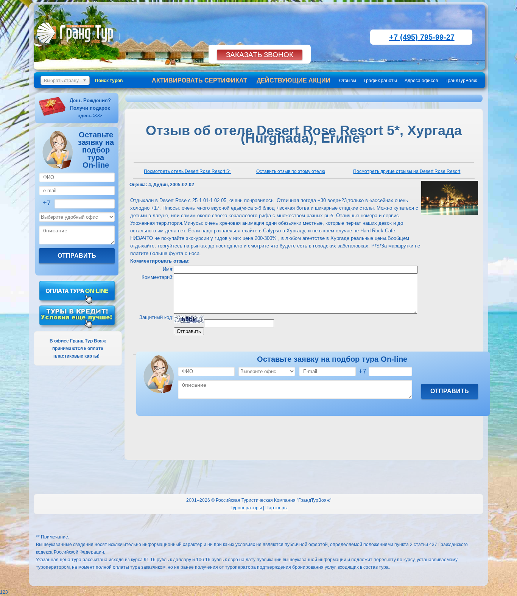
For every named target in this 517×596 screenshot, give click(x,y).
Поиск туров (109, 80)
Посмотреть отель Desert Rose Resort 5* (187, 171)
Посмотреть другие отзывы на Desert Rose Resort (406, 171)
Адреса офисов (421, 80)
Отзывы (347, 80)
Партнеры (276, 507)
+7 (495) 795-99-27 (422, 37)
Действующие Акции (293, 80)
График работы (380, 80)
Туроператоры (246, 507)
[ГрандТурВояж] (77, 47)
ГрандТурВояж (461, 80)
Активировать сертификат (199, 80)
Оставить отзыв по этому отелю (290, 171)
